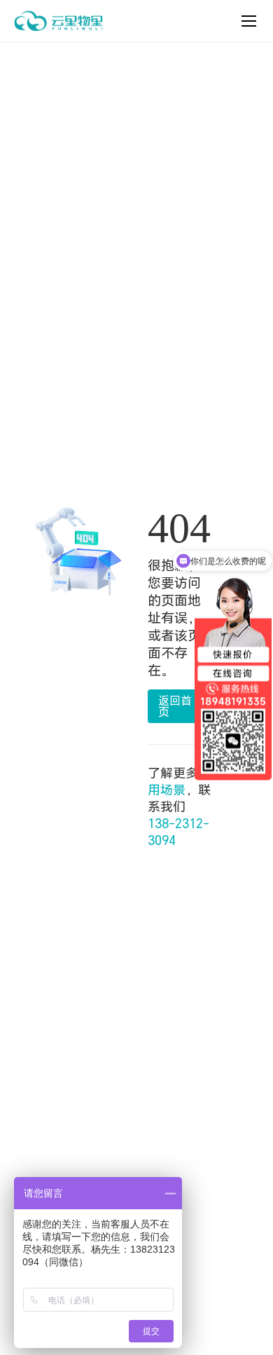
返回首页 (175, 706)
